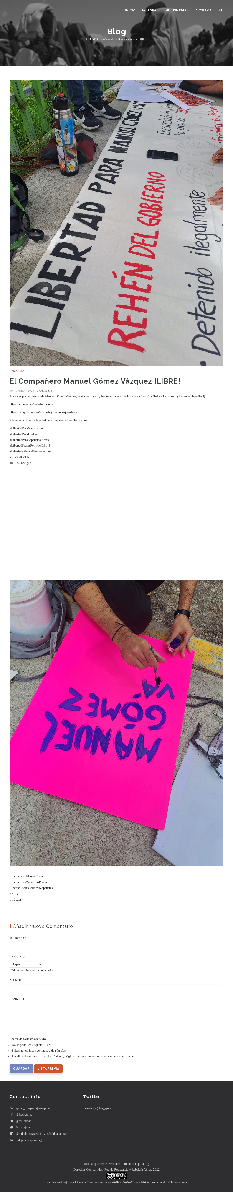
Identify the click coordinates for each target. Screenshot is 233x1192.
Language (17, 957)
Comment (17, 999)
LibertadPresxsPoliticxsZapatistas (31, 888)
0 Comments (45, 390)
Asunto (15, 980)
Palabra (149, 10)
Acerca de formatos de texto (28, 1039)
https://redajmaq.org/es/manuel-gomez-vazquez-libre (43, 412)
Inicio (130, 10)
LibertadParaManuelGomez (27, 876)
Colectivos (17, 370)
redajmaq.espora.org (28, 1140)
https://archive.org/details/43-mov (31, 404)
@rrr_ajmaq (23, 1121)
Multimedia (176, 10)
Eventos (203, 10)
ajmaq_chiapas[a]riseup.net (33, 1108)
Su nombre (18, 938)
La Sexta (15, 899)
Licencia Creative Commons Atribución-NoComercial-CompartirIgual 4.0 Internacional (131, 1182)
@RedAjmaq (23, 1114)
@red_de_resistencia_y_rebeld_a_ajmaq (41, 1133)
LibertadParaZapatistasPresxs (28, 882)
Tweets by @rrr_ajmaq (98, 1108)
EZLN (14, 893)
